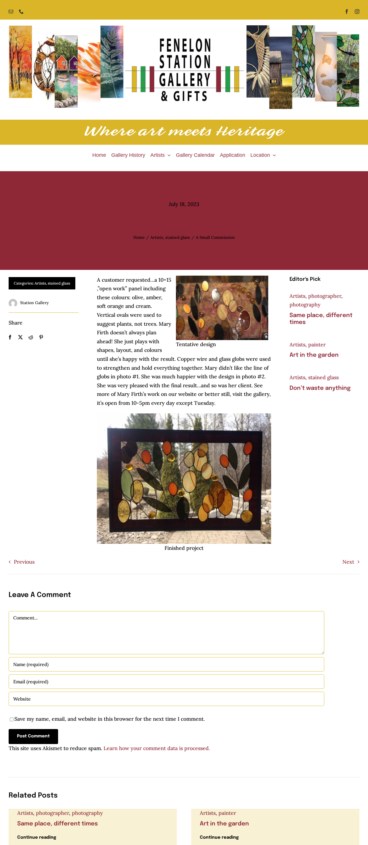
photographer (324, 296)
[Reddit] (31, 337)
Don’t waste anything (320, 388)
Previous (24, 561)
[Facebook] (10, 337)
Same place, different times (57, 824)
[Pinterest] (41, 337)
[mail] (11, 11)
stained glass (59, 283)
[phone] (21, 11)
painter (317, 344)
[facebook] (346, 11)
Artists (40, 283)
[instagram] (357, 11)
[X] (20, 337)
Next (348, 561)
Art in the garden (314, 355)
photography (305, 304)
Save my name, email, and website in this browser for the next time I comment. (109, 719)
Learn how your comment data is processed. (156, 748)
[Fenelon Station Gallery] (184, 27)
